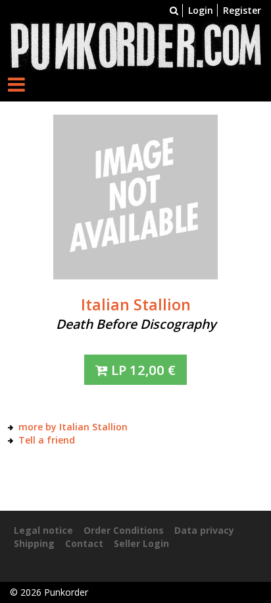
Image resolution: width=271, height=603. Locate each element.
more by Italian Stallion (73, 426)
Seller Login (141, 543)
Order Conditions (124, 530)
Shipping (34, 543)
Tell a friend (46, 440)
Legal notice (43, 530)
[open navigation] (16, 84)
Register (242, 10)
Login (200, 10)
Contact (84, 543)
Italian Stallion (136, 304)
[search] (174, 10)
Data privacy (204, 530)
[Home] (135, 44)
